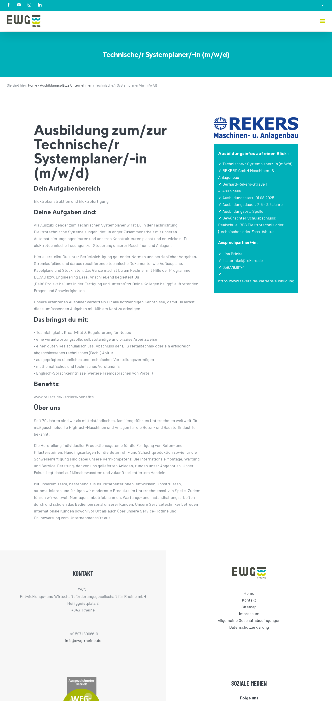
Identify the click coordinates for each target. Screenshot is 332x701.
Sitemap (249, 606)
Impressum (249, 613)
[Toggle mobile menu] (322, 21)
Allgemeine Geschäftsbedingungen (249, 620)
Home (32, 85)
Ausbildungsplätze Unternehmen (66, 85)
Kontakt (249, 599)
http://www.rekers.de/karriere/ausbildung (256, 280)
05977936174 (233, 267)
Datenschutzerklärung (249, 627)
